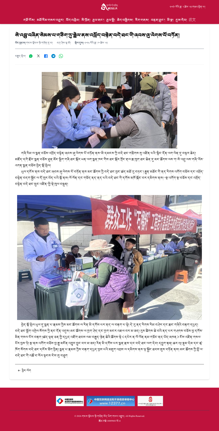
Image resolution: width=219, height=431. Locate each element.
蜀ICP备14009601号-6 (110, 421)
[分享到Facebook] (46, 56)
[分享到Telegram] (53, 56)
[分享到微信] (31, 56)
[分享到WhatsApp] (61, 56)
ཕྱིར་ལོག (26, 370)
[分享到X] (38, 56)
